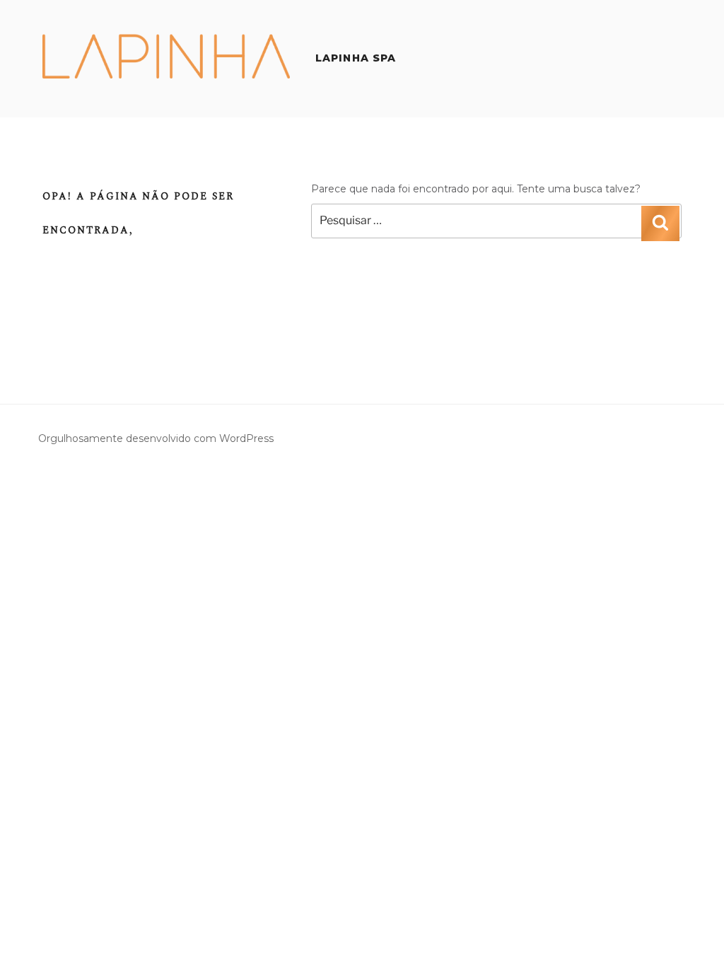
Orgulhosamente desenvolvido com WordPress (156, 438)
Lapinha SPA (355, 58)
